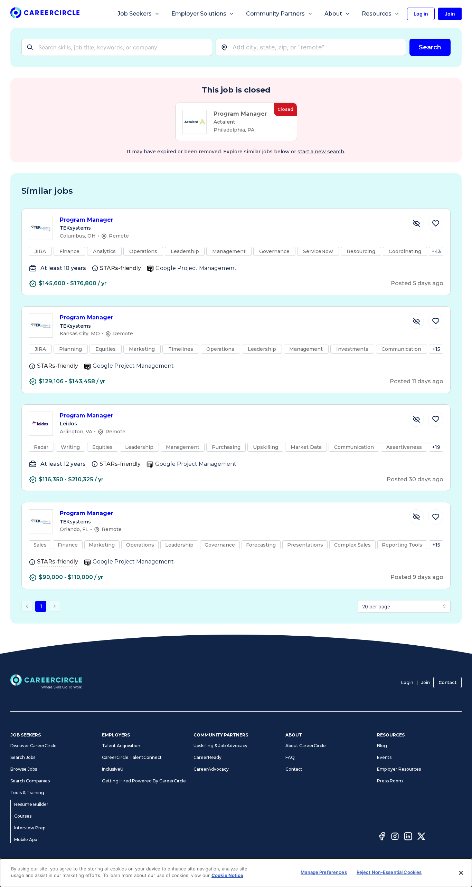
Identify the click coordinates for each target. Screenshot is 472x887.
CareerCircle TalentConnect (132, 757)
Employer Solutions (198, 13)
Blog (382, 745)
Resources (376, 13)
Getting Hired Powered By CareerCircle (144, 780)
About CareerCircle (305, 745)
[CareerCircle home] (44, 14)
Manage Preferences (324, 872)
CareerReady (207, 757)
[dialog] (236, 873)
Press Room (390, 780)
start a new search (321, 151)
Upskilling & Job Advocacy (220, 745)
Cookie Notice (227, 875)
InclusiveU (112, 769)
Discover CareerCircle (33, 745)
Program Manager (86, 219)
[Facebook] (382, 837)
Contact (447, 682)
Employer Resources (399, 769)
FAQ (290, 757)
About (333, 13)
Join (425, 682)
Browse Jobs (23, 769)
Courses (22, 816)
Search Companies (30, 780)
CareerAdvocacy (211, 769)
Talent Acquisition (121, 745)
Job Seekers (134, 13)
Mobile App (25, 839)
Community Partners (275, 13)
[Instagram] (395, 837)
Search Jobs (22, 757)
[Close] (461, 873)
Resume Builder (31, 804)
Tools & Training (27, 792)
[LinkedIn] (408, 837)
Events (384, 757)
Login (407, 682)
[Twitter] (421, 837)
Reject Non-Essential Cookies (389, 872)
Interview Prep (29, 827)
